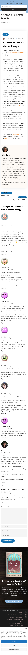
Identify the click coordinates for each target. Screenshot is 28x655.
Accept (14, 642)
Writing (5, 34)
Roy (2, 223)
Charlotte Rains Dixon (12, 17)
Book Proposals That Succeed (15, 614)
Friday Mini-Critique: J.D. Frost (19, 200)
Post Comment (7, 540)
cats (20, 105)
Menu (2, 24)
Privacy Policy (16, 653)
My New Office (5, 195)
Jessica (3, 392)
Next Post (21, 197)
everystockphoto (8, 138)
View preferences (14, 649)
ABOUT (20, 612)
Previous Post (7, 193)
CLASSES (12, 616)
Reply (2, 254)
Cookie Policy (10, 653)
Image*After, (15, 134)
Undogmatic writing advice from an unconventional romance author (14, 2)
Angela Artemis (5, 451)
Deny (14, 645)
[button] (26, 628)
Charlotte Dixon (5, 301)
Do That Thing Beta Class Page (15, 623)
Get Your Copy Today (14, 601)
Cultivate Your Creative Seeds (15, 617)
